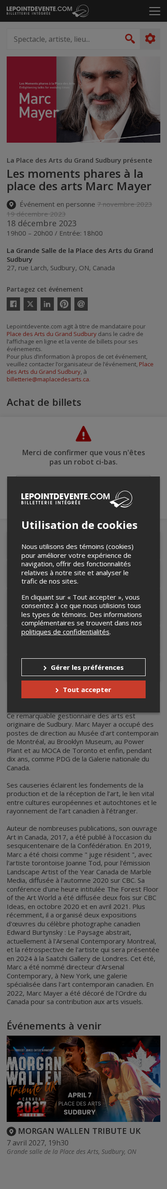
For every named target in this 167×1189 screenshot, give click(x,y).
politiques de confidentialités (65, 631)
